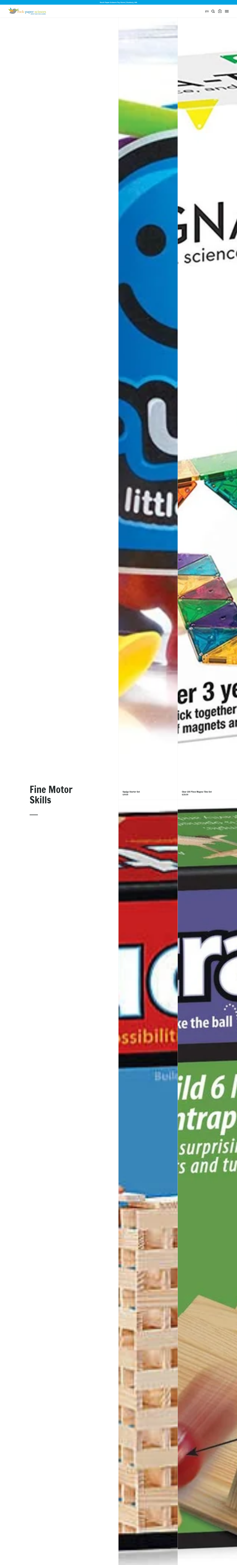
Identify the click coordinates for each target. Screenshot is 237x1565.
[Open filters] (206, 11)
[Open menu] (227, 11)
